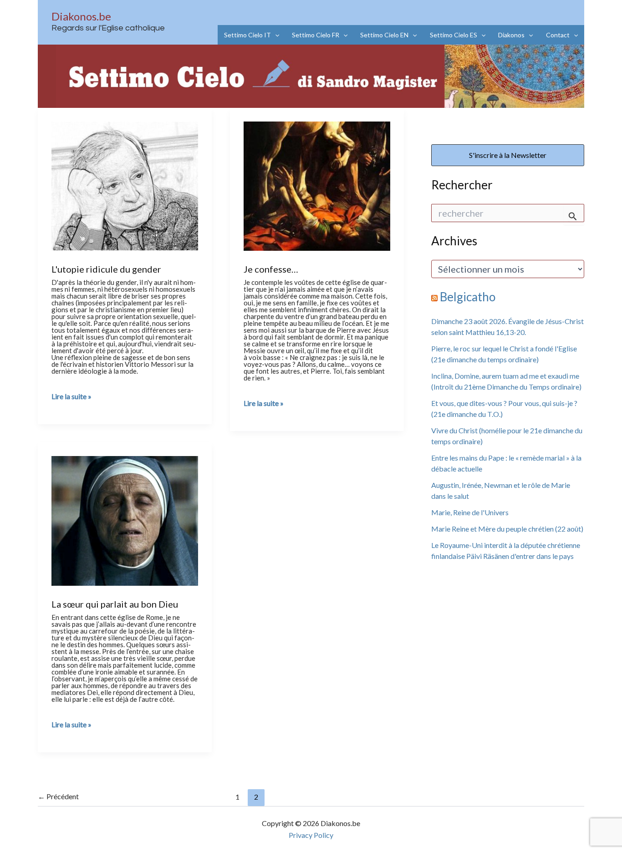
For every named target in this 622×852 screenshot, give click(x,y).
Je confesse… (271, 269)
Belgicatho (467, 296)
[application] (275, 35)
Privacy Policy (311, 835)
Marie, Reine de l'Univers (470, 512)
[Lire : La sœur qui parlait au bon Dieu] (124, 519)
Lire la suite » (71, 396)
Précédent (58, 796)
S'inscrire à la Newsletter (507, 155)
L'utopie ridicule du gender (106, 269)
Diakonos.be (81, 16)
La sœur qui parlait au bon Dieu (114, 603)
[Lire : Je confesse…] (317, 184)
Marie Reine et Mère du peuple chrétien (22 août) (507, 528)
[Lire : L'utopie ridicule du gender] (124, 184)
